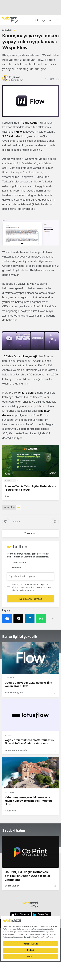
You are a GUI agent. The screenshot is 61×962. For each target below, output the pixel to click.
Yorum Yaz (30, 533)
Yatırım (7, 735)
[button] (30, 233)
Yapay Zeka (9, 792)
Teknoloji (9, 678)
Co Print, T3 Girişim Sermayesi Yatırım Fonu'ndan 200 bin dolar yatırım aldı (27, 875)
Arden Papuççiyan (14, 692)
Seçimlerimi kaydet (30, 598)
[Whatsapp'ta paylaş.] (41, 618)
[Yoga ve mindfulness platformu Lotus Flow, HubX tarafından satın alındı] (30, 715)
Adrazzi (8, 496)
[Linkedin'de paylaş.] (30, 618)
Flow (19, 131)
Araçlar (7, 30)
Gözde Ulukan (12, 885)
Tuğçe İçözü (11, 810)
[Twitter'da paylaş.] (19, 618)
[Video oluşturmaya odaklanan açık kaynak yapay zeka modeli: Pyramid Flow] (30, 773)
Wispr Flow (9, 507)
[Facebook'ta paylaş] (7, 618)
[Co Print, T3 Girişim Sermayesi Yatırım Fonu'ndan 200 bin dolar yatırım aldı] (30, 852)
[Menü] (57, 20)
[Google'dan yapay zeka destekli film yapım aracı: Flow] (30, 658)
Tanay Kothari (30, 122)
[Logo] (10, 19)
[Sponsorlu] (30, 461)
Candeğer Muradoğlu (16, 750)
